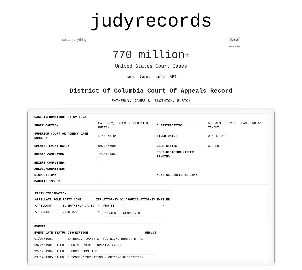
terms (145, 77)
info (160, 77)
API (173, 77)
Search (234, 39)
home (130, 77)
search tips (234, 46)
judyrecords (151, 21)
